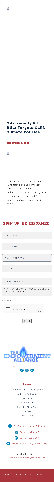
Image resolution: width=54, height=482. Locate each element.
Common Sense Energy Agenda (27, 389)
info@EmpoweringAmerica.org (29, 443)
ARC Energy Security (27, 394)
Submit (27, 321)
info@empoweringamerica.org (27, 458)
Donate (27, 411)
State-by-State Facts (28, 407)
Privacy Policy (27, 416)
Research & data (27, 402)
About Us (27, 398)
